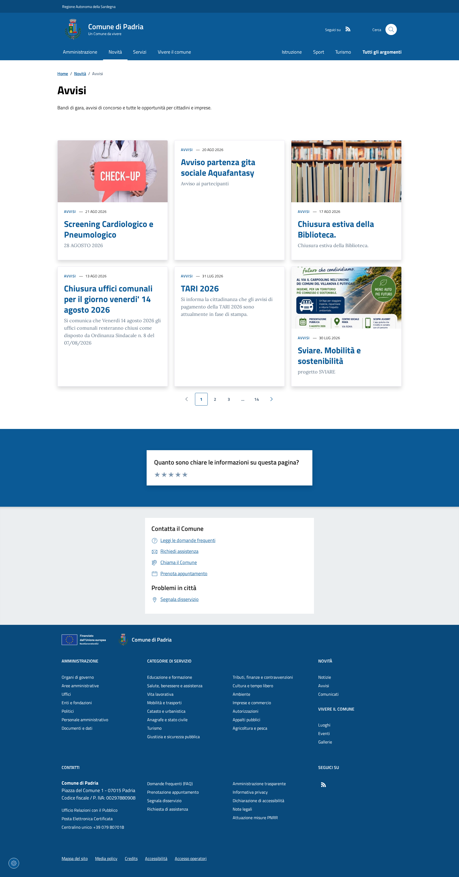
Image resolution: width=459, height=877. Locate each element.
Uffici (66, 694)
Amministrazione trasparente (259, 783)
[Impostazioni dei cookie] (13, 863)
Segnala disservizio (164, 800)
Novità (80, 73)
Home (62, 73)
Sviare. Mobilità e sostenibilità (329, 355)
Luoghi (324, 725)
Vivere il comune (336, 709)
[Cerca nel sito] (391, 29)
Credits (131, 858)
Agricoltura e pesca (250, 728)
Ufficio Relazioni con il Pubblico (89, 810)
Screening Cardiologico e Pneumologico (108, 229)
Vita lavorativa (160, 694)
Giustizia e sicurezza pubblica (173, 736)
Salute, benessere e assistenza (174, 685)
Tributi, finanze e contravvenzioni (263, 677)
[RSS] (346, 29)
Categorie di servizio (169, 661)
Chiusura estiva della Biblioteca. (336, 229)
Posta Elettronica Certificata (87, 818)
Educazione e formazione (169, 677)
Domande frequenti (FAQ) (170, 783)
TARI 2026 (200, 288)
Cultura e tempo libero (253, 685)
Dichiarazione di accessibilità (258, 800)
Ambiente (241, 694)
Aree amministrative (80, 685)
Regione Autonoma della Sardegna (89, 6)
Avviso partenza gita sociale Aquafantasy (218, 167)
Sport (318, 51)
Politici (68, 711)
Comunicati (328, 694)
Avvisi (70, 211)
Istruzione (292, 51)
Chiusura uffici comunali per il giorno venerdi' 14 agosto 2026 (108, 299)
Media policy (106, 858)
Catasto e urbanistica (166, 711)
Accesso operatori (191, 858)
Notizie (324, 677)
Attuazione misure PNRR (255, 817)
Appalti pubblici (246, 719)
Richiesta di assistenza (167, 809)
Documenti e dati (77, 728)
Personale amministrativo (85, 719)
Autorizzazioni (245, 711)
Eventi (324, 733)
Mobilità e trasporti (164, 702)
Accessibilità (156, 858)
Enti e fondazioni (77, 702)
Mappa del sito (75, 858)
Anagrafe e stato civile (167, 719)
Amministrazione (80, 661)
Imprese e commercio (252, 702)
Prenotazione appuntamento (173, 792)
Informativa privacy (250, 792)
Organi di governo (78, 677)
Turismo (343, 51)
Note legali (242, 809)
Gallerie (325, 742)
